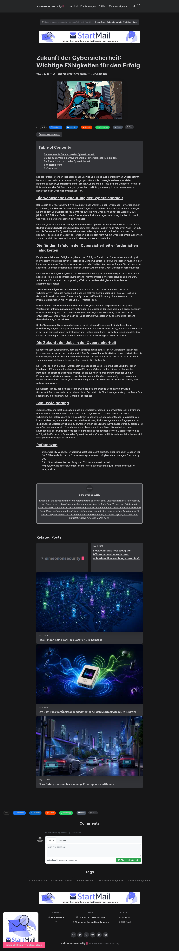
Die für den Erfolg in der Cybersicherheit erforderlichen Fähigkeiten (80, 157)
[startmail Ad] (89, 37)
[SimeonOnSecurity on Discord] (99, 935)
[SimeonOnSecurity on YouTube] (105, 935)
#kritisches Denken (61, 880)
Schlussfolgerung (53, 164)
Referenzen (50, 168)
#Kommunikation (85, 880)
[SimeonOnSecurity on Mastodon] (86, 935)
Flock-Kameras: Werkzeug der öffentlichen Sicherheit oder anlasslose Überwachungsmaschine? (116, 554)
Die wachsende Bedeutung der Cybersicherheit (69, 154)
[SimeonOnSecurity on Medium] (92, 935)
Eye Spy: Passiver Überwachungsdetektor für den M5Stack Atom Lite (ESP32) (87, 711)
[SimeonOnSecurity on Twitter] (80, 935)
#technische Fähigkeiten (111, 880)
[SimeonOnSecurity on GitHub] (73, 935)
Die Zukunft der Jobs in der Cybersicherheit (67, 161)
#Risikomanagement (139, 880)
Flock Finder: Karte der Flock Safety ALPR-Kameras (70, 639)
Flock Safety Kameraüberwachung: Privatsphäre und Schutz (76, 784)
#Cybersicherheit (37, 880)
